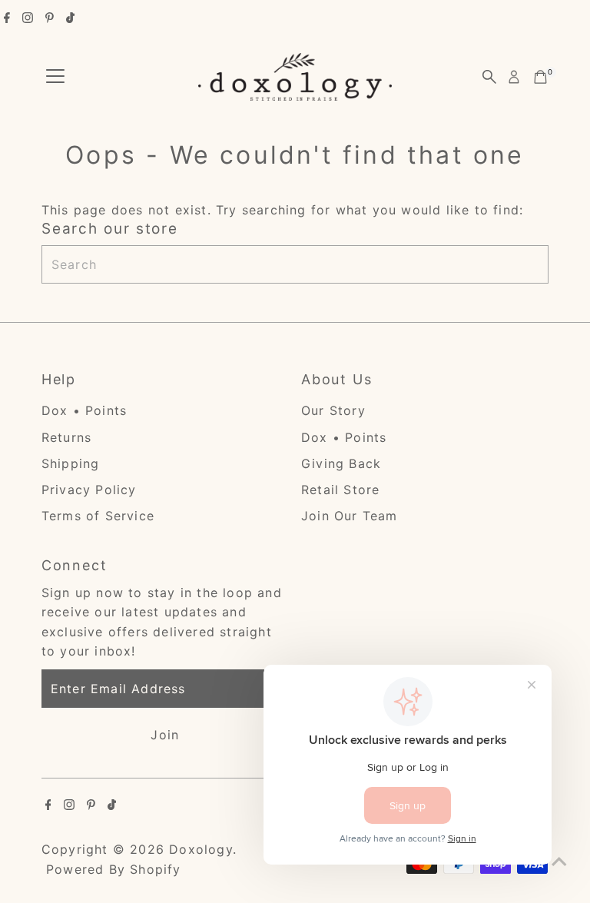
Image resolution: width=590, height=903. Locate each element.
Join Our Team (349, 515)
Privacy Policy (89, 489)
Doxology (201, 849)
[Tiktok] (70, 18)
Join (165, 734)
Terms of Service (97, 515)
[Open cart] (540, 77)
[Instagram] (27, 18)
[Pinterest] (49, 18)
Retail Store (340, 489)
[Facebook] (7, 18)
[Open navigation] (55, 77)
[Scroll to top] (559, 860)
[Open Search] (489, 77)
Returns (66, 437)
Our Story (333, 410)
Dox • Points (84, 410)
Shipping (70, 463)
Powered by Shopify (113, 869)
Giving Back (341, 463)
